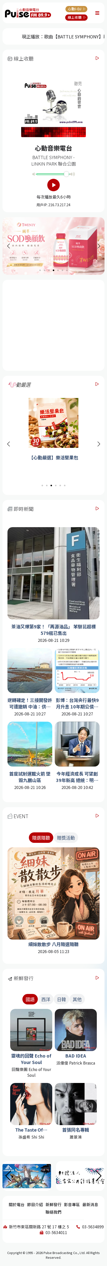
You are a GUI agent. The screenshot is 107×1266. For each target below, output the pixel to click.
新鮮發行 (53, 1204)
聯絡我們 (53, 1212)
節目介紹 (35, 1204)
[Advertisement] (53, 325)
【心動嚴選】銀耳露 (53, 457)
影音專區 (72, 1204)
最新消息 (90, 1204)
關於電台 (17, 1204)
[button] (98, 444)
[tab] (41, 837)
